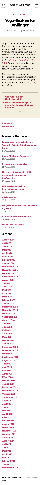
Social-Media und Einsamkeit (16, 156)
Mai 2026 (6, 250)
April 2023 (7, 374)
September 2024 (10, 317)
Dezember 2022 (10, 387)
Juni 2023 (7, 367)
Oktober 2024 (9, 313)
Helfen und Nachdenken (13, 224)
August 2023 (8, 360)
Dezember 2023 (10, 347)
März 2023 (7, 377)
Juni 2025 (7, 287)
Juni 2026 (7, 246)
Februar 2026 (8, 260)
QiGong (33, 82)
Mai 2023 (6, 370)
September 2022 (10, 397)
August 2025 (8, 280)
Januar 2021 (8, 464)
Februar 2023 (8, 380)
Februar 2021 (8, 461)
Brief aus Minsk (9, 197)
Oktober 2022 (8, 394)
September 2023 (10, 357)
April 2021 (7, 454)
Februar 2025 (8, 300)
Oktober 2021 (8, 434)
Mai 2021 (6, 451)
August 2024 (8, 320)
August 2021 (8, 441)
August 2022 (8, 400)
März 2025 (7, 297)
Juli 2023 (6, 364)
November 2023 (10, 350)
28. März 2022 (28, 31)
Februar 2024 (8, 340)
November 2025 (10, 270)
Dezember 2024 (10, 307)
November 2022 (10, 390)
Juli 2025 (6, 283)
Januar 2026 (8, 263)
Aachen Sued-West (20, 5)
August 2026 (8, 240)
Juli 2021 (6, 444)
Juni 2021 (7, 447)
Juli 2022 (6, 404)
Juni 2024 (7, 327)
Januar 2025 (8, 303)
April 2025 (7, 293)
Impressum (7, 123)
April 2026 (7, 253)
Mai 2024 (6, 330)
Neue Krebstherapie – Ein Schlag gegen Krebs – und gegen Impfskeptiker (17, 175)
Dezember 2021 (9, 427)
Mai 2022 (6, 410)
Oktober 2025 (9, 273)
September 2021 (10, 437)
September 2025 (10, 276)
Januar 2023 (8, 384)
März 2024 (7, 337)
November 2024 (10, 310)
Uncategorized (20, 15)
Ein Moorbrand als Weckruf (15, 164)
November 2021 (10, 431)
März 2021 (7, 457)
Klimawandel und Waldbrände (16, 216)
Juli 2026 (6, 243)
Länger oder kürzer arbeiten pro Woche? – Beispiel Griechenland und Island (19, 145)
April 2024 (7, 333)
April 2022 (7, 414)
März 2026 (7, 256)
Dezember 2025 (10, 266)
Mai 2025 (6, 290)
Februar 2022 (8, 421)
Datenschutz (8, 126)
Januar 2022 (8, 424)
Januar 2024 (8, 343)
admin (15, 31)
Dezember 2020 (10, 467)
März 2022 (7, 417)
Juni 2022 (7, 407)
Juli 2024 (6, 323)
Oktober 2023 (9, 354)
